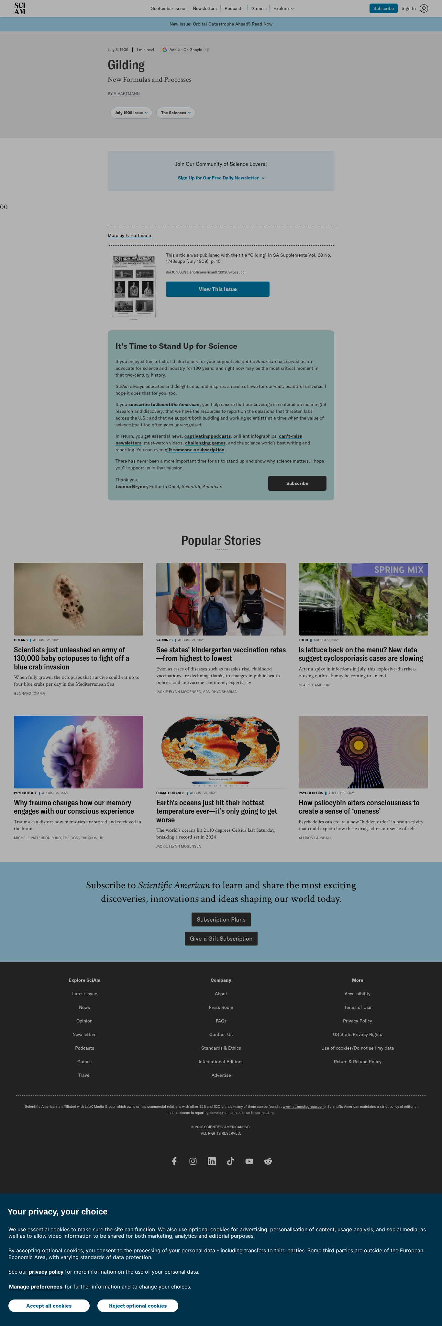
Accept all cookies (49, 1305)
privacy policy (46, 1271)
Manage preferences (35, 1286)
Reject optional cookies (138, 1305)
